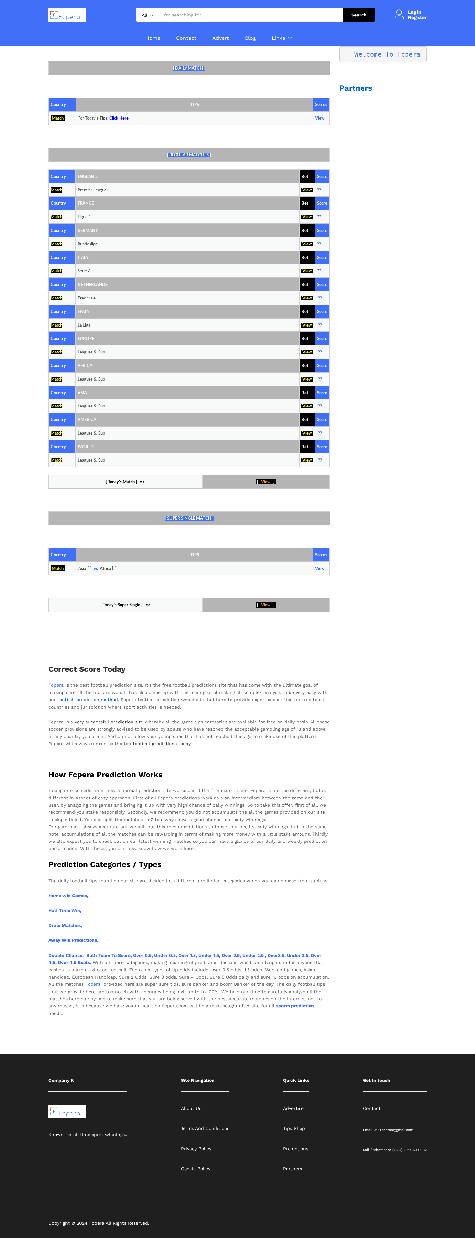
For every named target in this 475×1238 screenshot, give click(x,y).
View (307, 190)
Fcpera (56, 685)
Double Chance (65, 955)
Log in (414, 12)
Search (359, 14)
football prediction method (88, 699)
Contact (186, 38)
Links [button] (278, 38)
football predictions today (162, 743)
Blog (250, 38)
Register (417, 17)
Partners (355, 87)
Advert (220, 38)
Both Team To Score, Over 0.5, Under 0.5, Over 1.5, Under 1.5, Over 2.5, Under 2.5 (175, 955)
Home (152, 38)
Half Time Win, (64, 910)
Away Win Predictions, (73, 940)
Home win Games (67, 895)
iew (308, 433)
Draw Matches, (65, 925)
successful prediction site (114, 721)
